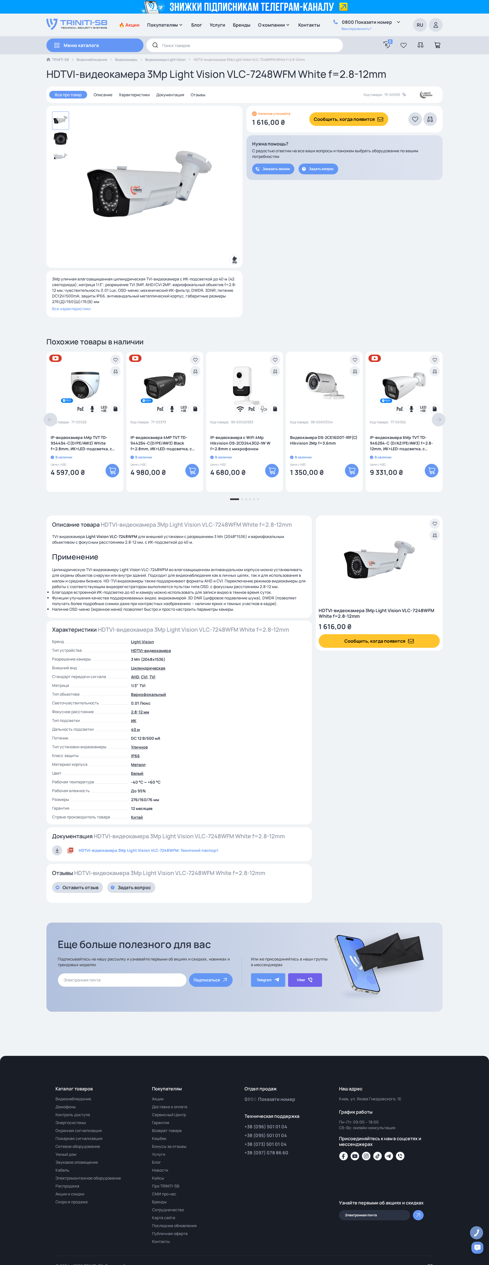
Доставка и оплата (169, 1106)
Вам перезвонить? (356, 28)
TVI (152, 676)
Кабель (62, 1170)
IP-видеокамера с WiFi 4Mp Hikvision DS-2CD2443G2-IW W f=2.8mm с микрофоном (240, 443)
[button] (403, 45)
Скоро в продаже (71, 1201)
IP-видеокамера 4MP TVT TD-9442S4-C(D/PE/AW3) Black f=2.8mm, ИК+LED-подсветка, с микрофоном (161, 443)
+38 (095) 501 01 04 (265, 1135)
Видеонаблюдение (92, 59)
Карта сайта (163, 1217)
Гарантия (160, 1122)
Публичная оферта (170, 1233)
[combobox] (244, 45)
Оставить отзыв (80, 887)
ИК (133, 720)
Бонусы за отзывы (169, 1146)
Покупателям (162, 25)
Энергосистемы (70, 1122)
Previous (50, 419)
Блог (196, 25)
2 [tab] (242, 499)
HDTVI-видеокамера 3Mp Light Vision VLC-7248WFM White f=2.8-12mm (376, 613)
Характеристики (134, 94)
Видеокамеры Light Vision (165, 59)
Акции (158, 1098)
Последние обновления (174, 1225)
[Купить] (112, 470)
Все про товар (68, 94)
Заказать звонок (276, 168)
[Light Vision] (426, 94)
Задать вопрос (321, 168)
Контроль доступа (72, 1114)
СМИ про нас (164, 1194)
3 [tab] (246, 499)
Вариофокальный (148, 694)
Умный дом (65, 1154)
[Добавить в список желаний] (115, 360)
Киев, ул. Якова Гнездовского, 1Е (370, 1098)
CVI (144, 676)
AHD (135, 676)
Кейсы (158, 1178)
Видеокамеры (126, 59)
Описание (103, 94)
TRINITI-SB (60, 59)
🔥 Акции (129, 25)
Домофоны (65, 1106)
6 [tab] (258, 499)
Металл (138, 764)
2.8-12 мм (140, 712)
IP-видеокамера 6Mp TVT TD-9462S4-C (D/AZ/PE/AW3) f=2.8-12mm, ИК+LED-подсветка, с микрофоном (401, 443)
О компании (271, 25)
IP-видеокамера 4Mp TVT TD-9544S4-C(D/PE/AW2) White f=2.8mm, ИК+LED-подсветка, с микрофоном (81, 443)
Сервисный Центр (169, 1114)
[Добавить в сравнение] (115, 371)
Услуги (217, 25)
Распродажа (67, 1186)
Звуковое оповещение (76, 1162)
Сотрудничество (168, 1209)
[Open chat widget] (477, 1248)
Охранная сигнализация (78, 1130)
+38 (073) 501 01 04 (265, 1144)
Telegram (264, 979)
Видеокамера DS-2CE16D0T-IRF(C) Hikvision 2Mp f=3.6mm (323, 440)
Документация (170, 94)
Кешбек (159, 1138)
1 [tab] (234, 499)
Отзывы (198, 94)
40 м (135, 729)
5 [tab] (254, 499)
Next (438, 419)
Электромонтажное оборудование (88, 1178)
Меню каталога (81, 45)
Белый (137, 773)
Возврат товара (167, 1130)
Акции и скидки (69, 1194)
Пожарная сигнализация (78, 1138)
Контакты (309, 25)
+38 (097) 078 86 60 (266, 1153)
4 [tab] (250, 499)
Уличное (139, 747)
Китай (137, 817)
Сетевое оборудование (77, 1146)
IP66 (135, 755)
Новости (160, 1170)
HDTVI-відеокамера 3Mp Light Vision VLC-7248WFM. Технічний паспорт (148, 850)
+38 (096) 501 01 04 (265, 1127)
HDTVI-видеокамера (151, 650)
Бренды (241, 25)
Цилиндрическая (148, 668)
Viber (301, 979)
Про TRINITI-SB (165, 1186)
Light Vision (142, 641)
